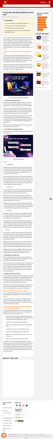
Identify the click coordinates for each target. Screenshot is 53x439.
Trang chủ (6, 9)
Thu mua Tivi (40, 29)
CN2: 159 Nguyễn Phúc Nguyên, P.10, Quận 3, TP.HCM (7, 428)
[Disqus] (18, 378)
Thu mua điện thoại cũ (42, 17)
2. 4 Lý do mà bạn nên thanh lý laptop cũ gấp (15, 25)
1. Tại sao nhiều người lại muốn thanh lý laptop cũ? (16, 23)
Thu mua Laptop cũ (41, 24)
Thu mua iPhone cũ (41, 19)
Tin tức (11, 9)
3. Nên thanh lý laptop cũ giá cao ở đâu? (14, 28)
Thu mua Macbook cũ (42, 27)
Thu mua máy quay (41, 22)
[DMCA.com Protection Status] (19, 420)
